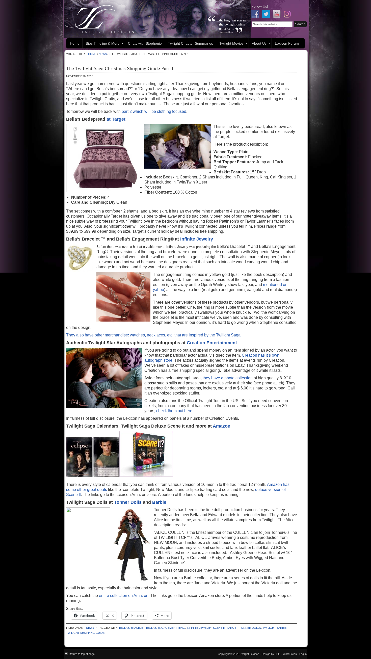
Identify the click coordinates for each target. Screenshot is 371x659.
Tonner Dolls (128, 502)
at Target (116, 119)
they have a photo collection (227, 378)
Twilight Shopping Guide (85, 632)
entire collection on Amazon (123, 595)
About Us (258, 44)
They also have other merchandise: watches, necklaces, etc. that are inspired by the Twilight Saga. (154, 335)
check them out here (174, 411)
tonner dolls (250, 627)
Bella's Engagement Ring (165, 627)
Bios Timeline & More (101, 44)
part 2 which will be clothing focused (153, 111)
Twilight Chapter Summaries (190, 43)
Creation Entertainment (212, 342)
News (90, 627)
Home (75, 43)
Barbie (159, 502)
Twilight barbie (274, 627)
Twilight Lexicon (157, 19)
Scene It (219, 627)
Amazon (221, 426)
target (232, 627)
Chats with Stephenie (145, 43)
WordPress (290, 653)
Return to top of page (82, 653)
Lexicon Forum (287, 43)
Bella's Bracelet (132, 627)
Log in (303, 653)
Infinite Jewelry (196, 239)
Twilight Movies (230, 44)
